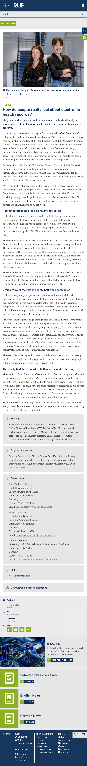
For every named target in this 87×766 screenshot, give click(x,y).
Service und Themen (42, 739)
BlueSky (64, 746)
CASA (12, 428)
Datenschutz (20, 754)
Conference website (22, 575)
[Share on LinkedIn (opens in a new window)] (16, 629)
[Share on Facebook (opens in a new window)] (9, 629)
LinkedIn (64, 743)
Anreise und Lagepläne (42, 744)
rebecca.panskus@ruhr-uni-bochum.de (35, 535)
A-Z (84, 30)
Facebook (64, 749)
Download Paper (17, 467)
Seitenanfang (79, 734)
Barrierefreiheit (21, 757)
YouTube (64, 752)
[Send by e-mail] (29, 629)
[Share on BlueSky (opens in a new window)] (22, 629)
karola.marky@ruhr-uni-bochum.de (34, 507)
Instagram (65, 740)
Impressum (20, 760)
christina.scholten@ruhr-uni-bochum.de (36, 559)
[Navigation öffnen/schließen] (82, 5)
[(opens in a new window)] (41, 5)
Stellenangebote (45, 752)
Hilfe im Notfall (44, 749)
